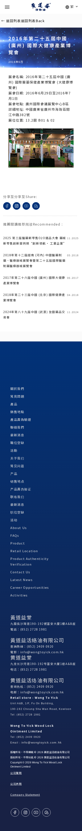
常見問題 (17, 396)
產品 (13, 404)
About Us (18, 527)
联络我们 (17, 497)
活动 (13, 520)
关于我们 (17, 458)
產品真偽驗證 (20, 419)
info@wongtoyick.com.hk (42, 652)
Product (17, 543)
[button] (7, 7)
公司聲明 (16, 773)
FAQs (14, 535)
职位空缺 (17, 512)
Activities (19, 595)
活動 (13, 450)
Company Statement (25, 794)
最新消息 (17, 435)
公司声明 (16, 783)
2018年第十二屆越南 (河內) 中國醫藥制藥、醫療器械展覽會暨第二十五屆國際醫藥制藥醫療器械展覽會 (34, 260)
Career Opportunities (29, 587)
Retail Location (24, 551)
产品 (13, 473)
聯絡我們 (17, 427)
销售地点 (17, 481)
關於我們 (17, 388)
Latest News (21, 579)
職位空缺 (17, 442)
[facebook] (7, 211)
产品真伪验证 (20, 489)
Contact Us (20, 572)
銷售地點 (17, 412)
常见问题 (17, 466)
